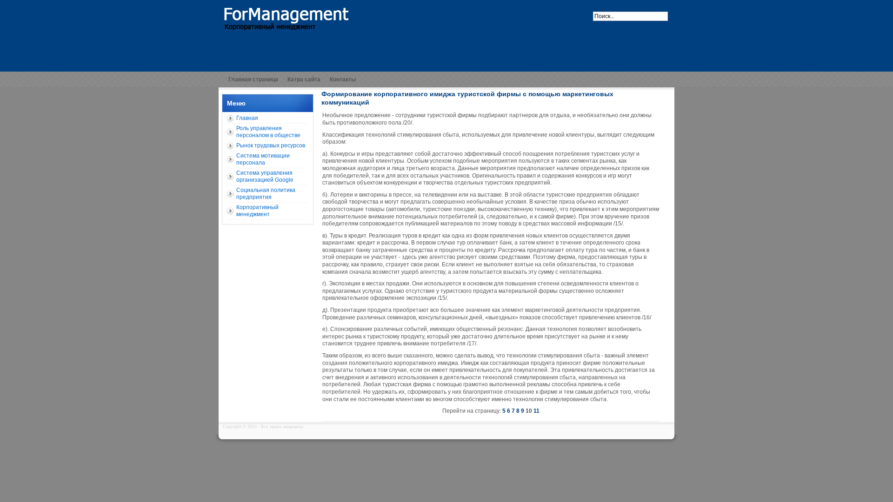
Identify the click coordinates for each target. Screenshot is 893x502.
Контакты (343, 79)
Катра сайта (303, 79)
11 (536, 411)
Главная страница (253, 79)
